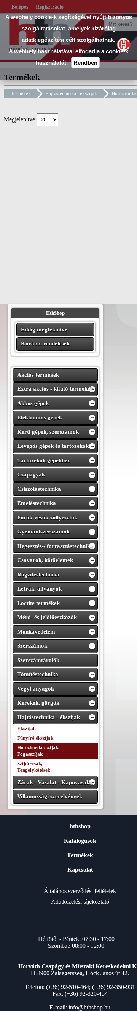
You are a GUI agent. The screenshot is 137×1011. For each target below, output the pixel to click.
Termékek (21, 93)
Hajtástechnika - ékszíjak (71, 93)
